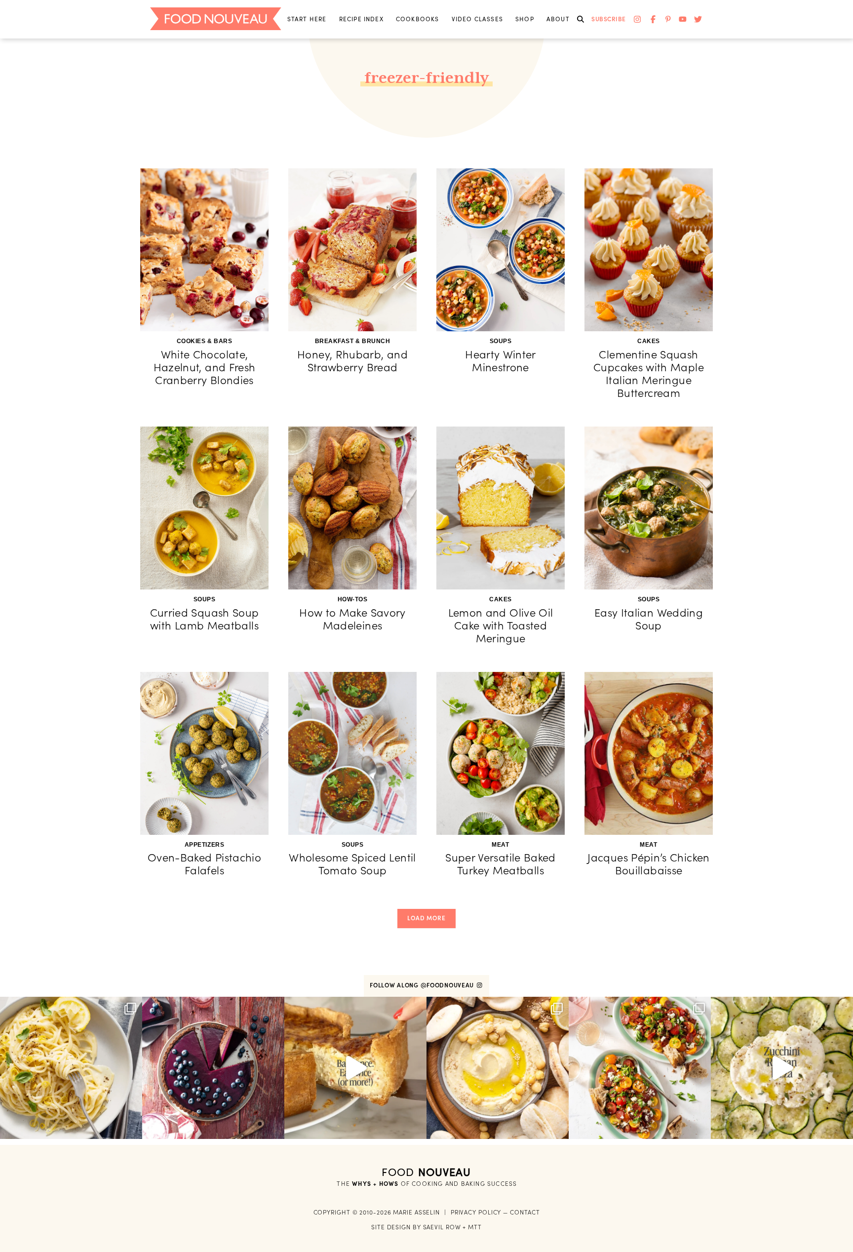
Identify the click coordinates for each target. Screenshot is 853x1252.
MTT (475, 1227)
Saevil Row (442, 1227)
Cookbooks (417, 19)
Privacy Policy (476, 1212)
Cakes (648, 341)
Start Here (307, 19)
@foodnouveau (448, 985)
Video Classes (477, 19)
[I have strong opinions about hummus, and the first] (497, 1068)
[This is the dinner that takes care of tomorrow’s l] (355, 1068)
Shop (524, 19)
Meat (500, 844)
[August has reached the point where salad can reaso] (640, 1068)
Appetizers (204, 844)
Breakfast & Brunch (352, 341)
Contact (525, 1212)
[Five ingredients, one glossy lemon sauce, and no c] (71, 1068)
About (558, 19)
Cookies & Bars (205, 341)
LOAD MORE (426, 918)
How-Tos (353, 599)
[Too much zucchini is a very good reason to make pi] (782, 1068)
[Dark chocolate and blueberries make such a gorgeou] (213, 1068)
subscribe (608, 19)
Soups (501, 341)
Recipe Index (361, 19)
